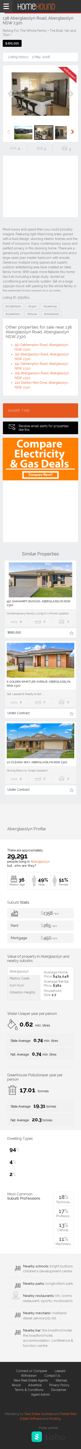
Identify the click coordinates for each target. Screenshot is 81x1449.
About (16, 1385)
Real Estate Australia (39, 1414)
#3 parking (50, 306)
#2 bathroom (13, 306)
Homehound (40, 6)
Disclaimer (58, 1390)
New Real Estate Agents (31, 1380)
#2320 (32, 306)
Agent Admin (40, 1394)
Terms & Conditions (29, 1390)
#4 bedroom (13, 314)
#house (32, 314)
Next (71, 98)
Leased (60, 1371)
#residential (51, 314)
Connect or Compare (31, 1371)
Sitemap (61, 1380)
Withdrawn (29, 1375)
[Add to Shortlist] (71, 633)
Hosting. (55, 1418)
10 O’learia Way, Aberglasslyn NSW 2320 (37, 762)
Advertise (35, 1385)
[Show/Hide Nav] (6, 6)
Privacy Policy (59, 1385)
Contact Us (52, 1375)
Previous (10, 98)
